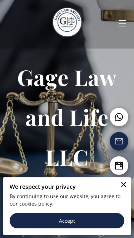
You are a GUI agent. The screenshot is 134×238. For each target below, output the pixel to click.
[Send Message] (119, 141)
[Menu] (122, 23)
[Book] (119, 165)
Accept (67, 220)
